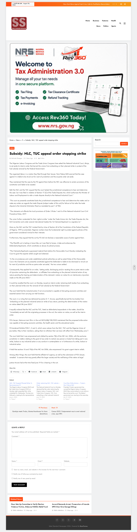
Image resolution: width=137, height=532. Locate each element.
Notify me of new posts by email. (24, 478)
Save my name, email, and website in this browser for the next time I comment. (40, 470)
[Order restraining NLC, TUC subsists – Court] (50, 391)
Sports (113, 26)
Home (88, 21)
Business (96, 21)
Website (66, 461)
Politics (105, 26)
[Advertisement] (60, 23)
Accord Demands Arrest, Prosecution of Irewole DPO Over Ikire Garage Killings (70, 505)
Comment (15, 436)
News (98, 26)
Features (105, 21)
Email (40, 461)
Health (113, 21)
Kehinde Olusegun (16, 158)
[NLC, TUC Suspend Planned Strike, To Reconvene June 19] (23, 391)
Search (98, 139)
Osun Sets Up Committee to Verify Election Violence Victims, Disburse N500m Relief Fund (29, 505)
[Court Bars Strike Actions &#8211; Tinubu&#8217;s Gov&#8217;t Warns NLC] (77, 391)
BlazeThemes (84, 526)
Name (14, 461)
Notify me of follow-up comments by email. (28, 474)
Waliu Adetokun (18, 510)
